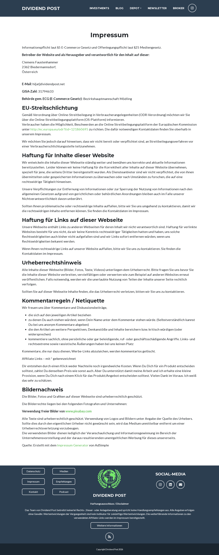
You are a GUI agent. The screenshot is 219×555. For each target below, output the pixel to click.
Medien (64, 471)
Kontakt (33, 491)
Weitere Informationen (109, 525)
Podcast (63, 491)
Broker (178, 8)
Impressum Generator (72, 445)
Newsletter (157, 8)
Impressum (33, 481)
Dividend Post (41, 8)
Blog (119, 8)
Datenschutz (33, 471)
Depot (134, 8)
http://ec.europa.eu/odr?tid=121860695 (59, 129)
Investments (99, 8)
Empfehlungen (64, 481)
